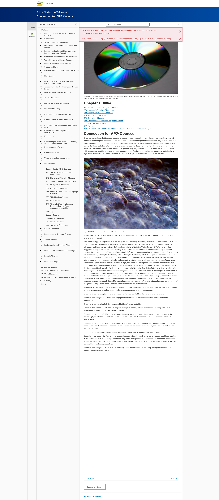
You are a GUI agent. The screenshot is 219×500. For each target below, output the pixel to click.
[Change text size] (179, 24)
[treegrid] (57, 157)
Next (173, 478)
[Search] (146, 24)
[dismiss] (180, 31)
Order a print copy (94, 487)
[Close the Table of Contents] (75, 24)
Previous (90, 478)
